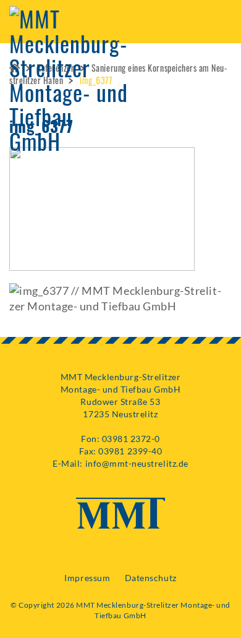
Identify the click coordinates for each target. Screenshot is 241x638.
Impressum (87, 577)
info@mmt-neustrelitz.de (136, 463)
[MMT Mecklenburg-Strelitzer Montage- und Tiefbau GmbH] (68, 75)
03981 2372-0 (131, 438)
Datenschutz (151, 577)
